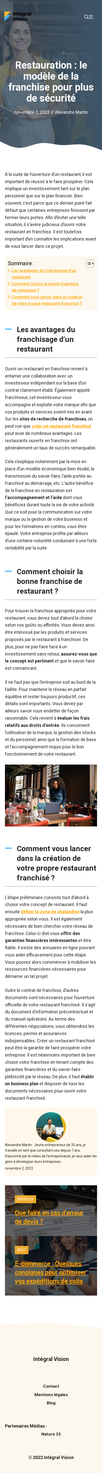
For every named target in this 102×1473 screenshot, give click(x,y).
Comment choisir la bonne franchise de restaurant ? (45, 287)
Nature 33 (51, 1434)
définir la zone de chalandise (50, 911)
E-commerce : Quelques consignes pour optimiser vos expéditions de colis (50, 1272)
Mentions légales (51, 1394)
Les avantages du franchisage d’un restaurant (44, 273)
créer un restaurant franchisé (61, 426)
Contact (51, 1386)
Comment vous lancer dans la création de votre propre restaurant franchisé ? (47, 300)
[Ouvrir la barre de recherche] (86, 17)
